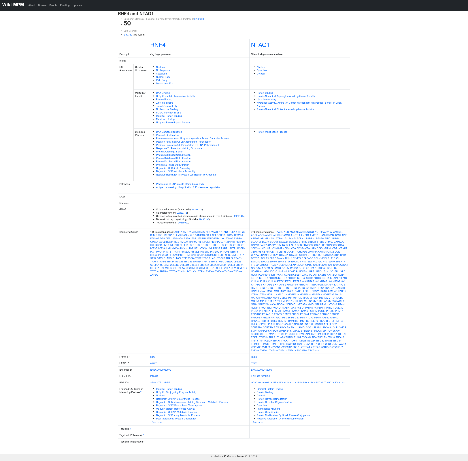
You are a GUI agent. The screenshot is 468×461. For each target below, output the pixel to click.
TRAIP (170, 261)
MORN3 (255, 301)
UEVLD (235, 268)
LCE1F (216, 245)
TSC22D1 (291, 344)
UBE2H (223, 264)
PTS (302, 317)
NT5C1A (333, 304)
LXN (168, 248)
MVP (315, 301)
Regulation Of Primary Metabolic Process (178, 415)
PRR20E (224, 251)
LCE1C (265, 288)
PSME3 (295, 317)
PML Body (161, 80)
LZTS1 (254, 294)
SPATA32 (295, 330)
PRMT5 (167, 251)
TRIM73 (264, 344)
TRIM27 (311, 340)
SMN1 (254, 330)
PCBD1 (300, 307)
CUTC (326, 255)
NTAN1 (342, 304)
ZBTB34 (164, 271)
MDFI (276, 297)
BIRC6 (241, 232)
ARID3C (200, 232)
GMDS (308, 264)
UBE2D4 (184, 264)
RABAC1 (334, 317)
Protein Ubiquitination (167, 135)
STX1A (240, 255)
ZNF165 (255, 350)
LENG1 (320, 288)
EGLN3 (318, 258)
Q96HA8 (265, 376)
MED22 (283, 297)
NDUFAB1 (291, 304)
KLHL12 (184, 245)
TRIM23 (301, 340)
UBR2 (321, 344)
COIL (337, 251)
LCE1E (208, 245)
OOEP (285, 307)
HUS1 (254, 274)
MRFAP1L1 (276, 301)
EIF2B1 (326, 258)
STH (262, 334)
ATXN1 (224, 232)
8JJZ (323, 382)
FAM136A (306, 261)
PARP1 (225, 248)
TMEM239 (329, 337)
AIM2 (177, 232)
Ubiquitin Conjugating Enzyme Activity (176, 392)
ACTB (302, 232)
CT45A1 (274, 255)
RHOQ (321, 320)
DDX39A (238, 235)
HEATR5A (256, 271)
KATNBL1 (332, 274)
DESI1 (169, 238)
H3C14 (169, 241)
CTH (310, 255)
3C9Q (254, 382)
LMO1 (269, 291)
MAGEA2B (328, 294)
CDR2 (335, 248)
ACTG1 (310, 232)
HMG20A (283, 271)
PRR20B (195, 251)
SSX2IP (255, 334)
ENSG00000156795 (261, 369)
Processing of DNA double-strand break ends (180, 184)
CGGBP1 (292, 251)
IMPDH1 (174, 245)
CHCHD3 (302, 251)
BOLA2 (274, 241)
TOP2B (221, 258)
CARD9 (263, 245)
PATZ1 (233, 248)
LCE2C (232, 245)
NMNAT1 (194, 248)
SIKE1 (301, 327)
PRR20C (205, 251)
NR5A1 (324, 304)
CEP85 (282, 251)
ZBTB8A (305, 347)
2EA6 (153, 382)
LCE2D (240, 245)
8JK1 (335, 382)
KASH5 (322, 274)
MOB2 (339, 297)
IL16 (267, 274)
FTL (253, 264)
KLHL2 (263, 281)
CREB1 (222, 235)
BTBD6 (320, 241)
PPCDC (330, 311)
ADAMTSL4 (336, 232)
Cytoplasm (161, 73)
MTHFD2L (297, 301)
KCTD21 (292, 278)
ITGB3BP (296, 274)
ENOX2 (265, 261)
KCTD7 (317, 278)
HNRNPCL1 (203, 241)
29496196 (204, 219)
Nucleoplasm (163, 70)
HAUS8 (321, 268)
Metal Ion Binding (165, 119)
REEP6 (314, 320)
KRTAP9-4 (327, 284)
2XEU (160, 382)
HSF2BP (333, 271)
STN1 (278, 334)
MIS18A (323, 297)
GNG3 (316, 264)
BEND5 (320, 238)
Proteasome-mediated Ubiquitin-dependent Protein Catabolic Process (192, 138)
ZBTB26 (154, 271)
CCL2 (208, 235)
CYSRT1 (334, 255)
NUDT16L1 (266, 307)
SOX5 (210, 255)
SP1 (216, 255)
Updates (77, 5)
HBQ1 (328, 268)
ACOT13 (294, 232)
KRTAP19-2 (326, 281)
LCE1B (192, 245)
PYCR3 (309, 317)
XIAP (289, 347)
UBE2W (181, 268)
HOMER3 (293, 271)
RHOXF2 (155, 255)
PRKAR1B (267, 314)
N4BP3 (340, 301)
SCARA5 (320, 324)
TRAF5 (162, 261)
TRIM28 (179, 261)
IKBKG (158, 245)
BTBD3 (168, 235)
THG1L (297, 337)
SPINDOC (316, 330)
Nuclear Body (163, 77)
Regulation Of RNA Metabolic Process (176, 412)
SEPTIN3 (185, 255)
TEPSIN (263, 337)
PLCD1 (254, 311)
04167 (153, 363)
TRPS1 (214, 261)
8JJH (286, 382)
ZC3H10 (182, 271)
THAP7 (289, 337)
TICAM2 (306, 337)
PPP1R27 (256, 314)
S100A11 (286, 324)
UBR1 (314, 344)
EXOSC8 (296, 261)
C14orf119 (178, 235)
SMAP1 (343, 327)
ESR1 (194, 238)
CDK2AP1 (310, 248)
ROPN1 (262, 324)
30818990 (183, 222)
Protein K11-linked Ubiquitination (173, 161)
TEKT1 (254, 337)
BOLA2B (283, 241)
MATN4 (268, 297)
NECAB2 (302, 304)
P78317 (154, 376)
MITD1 (332, 297)
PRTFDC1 (276, 317)
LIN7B (254, 291)
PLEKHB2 (264, 311)
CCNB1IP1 (278, 248)
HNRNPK (241, 241)
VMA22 (266, 347)
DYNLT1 (296, 258)
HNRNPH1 (229, 241)
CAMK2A (339, 241)
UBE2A (229, 261)
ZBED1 (296, 347)
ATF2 (217, 232)
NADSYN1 (263, 304)
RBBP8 (234, 251)
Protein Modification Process (272, 131)
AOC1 (338, 235)
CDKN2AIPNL (324, 248)
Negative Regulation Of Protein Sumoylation (280, 418)
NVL (210, 248)
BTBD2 (312, 241)
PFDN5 (309, 307)
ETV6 (287, 261)
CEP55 (266, 251)
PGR (152, 251)
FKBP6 (238, 238)
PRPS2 (295, 314)
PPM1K (339, 311)
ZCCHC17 (192, 271)
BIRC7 (328, 238)
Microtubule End (164, 83)
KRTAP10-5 (299, 281)
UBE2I (231, 264)
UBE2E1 (194, 264)
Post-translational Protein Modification (176, 418)
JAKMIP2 (307, 274)
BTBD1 (160, 235)
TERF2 (199, 258)
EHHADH (178, 238)
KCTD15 (282, 278)
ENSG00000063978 (160, 369)
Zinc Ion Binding (164, 102)
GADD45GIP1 (263, 264)
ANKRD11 (315, 235)
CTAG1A (283, 255)
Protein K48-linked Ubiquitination (173, 158)
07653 (254, 363)
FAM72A (317, 261)
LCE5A (162, 248)
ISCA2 (287, 274)
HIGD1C (272, 271)
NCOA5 (281, 304)
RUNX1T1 (165, 255)
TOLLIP (268, 340)
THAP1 (213, 258)
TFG (205, 258)
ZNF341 (264, 350)
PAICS (216, 248)
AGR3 (261, 235)
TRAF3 (237, 258)
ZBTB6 (173, 271)
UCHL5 (226, 268)
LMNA (261, 291)
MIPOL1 (314, 297)
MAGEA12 (305, 294)
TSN (299, 344)
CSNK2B (264, 255)
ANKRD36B (327, 235)
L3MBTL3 (256, 288)
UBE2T (172, 268)
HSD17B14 (322, 271)
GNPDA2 (333, 264)
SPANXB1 (283, 330)
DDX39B (154, 238)
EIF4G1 (335, 258)
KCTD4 (301, 278)
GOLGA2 (343, 264)
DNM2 (288, 258)
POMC (321, 311)
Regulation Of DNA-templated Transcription (179, 405)
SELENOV (331, 324)
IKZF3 (261, 274)
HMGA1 (184, 241)
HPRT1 (311, 271)
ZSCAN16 (302, 350)
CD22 (287, 248)
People (53, 5)
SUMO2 (177, 258)
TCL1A (333, 334)
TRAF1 (276, 340)
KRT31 (288, 281)
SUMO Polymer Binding (168, 112)
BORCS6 (293, 241)
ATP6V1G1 (282, 238)
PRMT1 (278, 314)
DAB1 (343, 255)
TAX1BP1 (316, 334)
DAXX (230, 235)
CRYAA (255, 255)
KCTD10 (263, 278)
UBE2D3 (174, 264)
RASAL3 (255, 320)
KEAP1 (334, 278)
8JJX (311, 382)
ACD (286, 232)
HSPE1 (342, 271)
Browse (42, 5)
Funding (65, 5)
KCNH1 (342, 274)
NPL (317, 304)
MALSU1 (340, 294)
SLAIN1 (318, 327)
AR (194, 232)
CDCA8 (301, 248)
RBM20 (273, 320)
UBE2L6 (154, 268)
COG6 (330, 251)
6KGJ (267, 382)
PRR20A (185, 251)
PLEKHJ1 (276, 311)
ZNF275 (210, 271)
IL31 (273, 274)
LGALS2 (329, 288)
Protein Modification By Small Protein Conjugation (283, 415)
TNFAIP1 (340, 337)
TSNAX (306, 344)
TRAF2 (229, 258)
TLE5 (320, 337)
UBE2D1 (154, 264)
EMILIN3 (255, 261)
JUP (315, 274)
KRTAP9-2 (316, 284)
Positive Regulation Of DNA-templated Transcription (183, 141)
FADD (210, 238)
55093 (254, 357)
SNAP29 (262, 330)
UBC (221, 261)
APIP (344, 235)
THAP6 (281, 337)
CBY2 (306, 245)
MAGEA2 (317, 294)
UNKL (335, 344)
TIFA (314, 337)
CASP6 (272, 245)
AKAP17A (186, 232)
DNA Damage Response (169, 131)
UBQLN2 (200, 268)
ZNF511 (282, 350)
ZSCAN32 (313, 350)
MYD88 (176, 248)
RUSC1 (277, 324)
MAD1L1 (282, 294)
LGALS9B (340, 288)
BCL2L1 (233, 232)
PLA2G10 (338, 307)
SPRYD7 (327, 330)
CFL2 (215, 235)
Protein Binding (164, 99)
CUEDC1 (318, 255)
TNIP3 (254, 340)
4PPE (167, 382)
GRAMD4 (276, 268)
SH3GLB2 (284, 327)
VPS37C (275, 347)
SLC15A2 (327, 327)
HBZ (335, 268)
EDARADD (307, 258)
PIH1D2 (328, 307)
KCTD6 (309, 278)
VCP (253, 347)
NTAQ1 (260, 44)
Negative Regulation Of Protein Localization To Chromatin (186, 174)
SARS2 (304, 324)
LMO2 (276, 291)
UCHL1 (218, 268)
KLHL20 (272, 281)
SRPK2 (223, 255)
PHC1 (159, 251)
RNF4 (158, 44)
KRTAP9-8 (339, 284)
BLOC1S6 (256, 241)
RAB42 (325, 317)
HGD (265, 271)
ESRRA (202, 238)
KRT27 (280, 281)
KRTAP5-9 (292, 284)
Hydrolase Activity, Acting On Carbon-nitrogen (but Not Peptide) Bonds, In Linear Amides (299, 104)
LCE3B (154, 248)
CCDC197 (256, 248)
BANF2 (292, 238)
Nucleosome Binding (167, 109)
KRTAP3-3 (268, 284)
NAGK (273, 304)
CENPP (343, 248)
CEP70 (274, 251)
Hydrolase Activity (266, 99)
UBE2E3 (214, 264)
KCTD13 (273, 278)
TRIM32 (320, 340)
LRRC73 (314, 291)
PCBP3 (241, 248)
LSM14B (332, 291)
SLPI (335, 327)
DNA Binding (163, 92)
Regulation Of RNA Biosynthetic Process (178, 398)
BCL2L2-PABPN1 (306, 238)
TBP (184, 258)
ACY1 (326, 232)
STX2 (153, 258)
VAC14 (342, 344)
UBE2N (164, 268)
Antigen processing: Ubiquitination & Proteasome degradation (188, 187)
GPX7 (267, 268)
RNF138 (339, 320)
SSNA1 (232, 255)
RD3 (307, 320)
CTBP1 (303, 255)
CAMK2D (200, 235)
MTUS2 (308, 301)
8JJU (298, 382)
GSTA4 (285, 268)
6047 (152, 357)
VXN (283, 347)
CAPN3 (255, 245)
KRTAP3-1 (256, 284)
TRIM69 (255, 344)
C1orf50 (329, 241)
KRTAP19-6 (339, 281)
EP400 (273, 261)
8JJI (292, 382)
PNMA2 (295, 311)
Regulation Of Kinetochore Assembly (175, 171)
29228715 (197, 209)
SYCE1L (293, 334)
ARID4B (255, 238)
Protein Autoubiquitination (169, 151)
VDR (258, 347)
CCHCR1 (267, 248)
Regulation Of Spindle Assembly (173, 168)
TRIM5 (328, 340)
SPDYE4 (305, 330)
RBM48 (291, 320)
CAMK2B (189, 235)
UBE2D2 (164, 264)
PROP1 (176, 251)
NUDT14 (255, 307)
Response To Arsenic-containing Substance (179, 148)
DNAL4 (280, 258)
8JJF (273, 382)
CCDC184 (338, 245)
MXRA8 (323, 301)
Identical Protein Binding (169, 115)
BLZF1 (265, 241)
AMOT (286, 235)
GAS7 (274, 264)
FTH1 (344, 261)
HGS (176, 241)
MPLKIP (264, 301)
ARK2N (210, 232)
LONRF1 (298, 291)
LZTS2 (262, 294)
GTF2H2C (304, 268)
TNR (260, 340)
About (31, 5)
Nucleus (160, 67)
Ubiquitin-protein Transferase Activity (175, 96)
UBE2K (240, 264)
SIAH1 (294, 327)
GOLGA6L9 (257, 268)
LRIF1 (306, 291)
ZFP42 (201, 271)
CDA (293, 248)
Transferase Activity (166, 106)
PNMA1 (286, 311)
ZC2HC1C (326, 347)
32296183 (199, 18)
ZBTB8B (315, 347)
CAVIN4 (281, 245)
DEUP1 (265, 258)
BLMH (335, 238)
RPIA (269, 324)
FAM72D (327, 261)
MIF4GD (297, 297)
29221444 (239, 216)
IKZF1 (166, 245)
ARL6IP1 (265, 238)
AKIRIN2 (278, 235)
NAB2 (254, 304)
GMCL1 (154, 241)
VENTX (243, 268)
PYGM (317, 317)
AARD (280, 232)
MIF (290, 297)
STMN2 (270, 334)
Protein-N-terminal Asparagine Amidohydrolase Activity (286, 96)
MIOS (306, 297)
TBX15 (325, 334)
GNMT (323, 264)
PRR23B (265, 317)
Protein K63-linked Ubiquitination (173, 154)
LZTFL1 (342, 291)
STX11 (285, 334)
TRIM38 (188, 261)
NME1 (311, 304)
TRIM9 (272, 344)
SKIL (193, 255)
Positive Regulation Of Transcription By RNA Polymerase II (187, 145)
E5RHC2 (255, 376)
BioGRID (128, 34)
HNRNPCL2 (217, 241)
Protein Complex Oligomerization (274, 402)
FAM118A (219, 238)
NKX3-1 (184, 248)
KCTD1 (254, 278)
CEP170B (256, 251)
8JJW (304, 382)
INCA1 (279, 274)
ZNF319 (219, 271)
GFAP (292, 264)
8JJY (317, 382)
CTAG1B (294, 255)
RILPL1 (330, 320)
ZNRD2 (154, 274)
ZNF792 (237, 271)
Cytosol (261, 73)
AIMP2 (269, 235)
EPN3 (281, 261)
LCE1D (200, 245)
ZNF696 (228, 271)
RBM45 (282, 320)
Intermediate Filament (268, 408)
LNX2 (290, 291)
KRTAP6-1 (304, 284)
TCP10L (342, 334)
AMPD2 (305, 235)
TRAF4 (154, 261)
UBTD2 (210, 268)
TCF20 (191, 258)
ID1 (152, 245)
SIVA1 (309, 327)
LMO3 (283, 291)
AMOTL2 (295, 235)
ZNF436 (273, 350)
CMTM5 (322, 251)
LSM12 (323, 291)
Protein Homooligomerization (272, 398)
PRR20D (214, 251)
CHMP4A (313, 251)
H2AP (313, 268)
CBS (299, 245)
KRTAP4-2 (280, 284)
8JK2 (341, 382)
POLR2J (313, 311)
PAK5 (293, 307)
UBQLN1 (190, 268)
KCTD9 (325, 278)
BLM (152, 235)
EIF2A (187, 238)
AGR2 (254, 235)
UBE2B (237, 261)
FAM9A (229, 238)
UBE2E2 (204, 264)
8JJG (280, 382)
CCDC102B (315, 245)
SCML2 (176, 255)
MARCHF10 (257, 297)
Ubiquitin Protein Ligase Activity (173, 122)
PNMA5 (304, 311)
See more (157, 422)
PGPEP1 (318, 307)
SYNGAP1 (304, 334)
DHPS (273, 258)
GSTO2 (294, 268)
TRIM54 (197, 261)
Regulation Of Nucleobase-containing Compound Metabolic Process (192, 402)
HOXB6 (303, 271)
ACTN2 (318, 232)
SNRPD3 (273, 330)
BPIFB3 (303, 241)
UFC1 (328, 344)
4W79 (261, 382)
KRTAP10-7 (312, 281)
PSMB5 (286, 317)
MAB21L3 (272, 294)
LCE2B (224, 245)
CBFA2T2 (291, 245)
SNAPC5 (202, 255)
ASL (273, 238)
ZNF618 (292, 350)
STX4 (160, 258)
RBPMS (299, 320)
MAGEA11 (293, 294)
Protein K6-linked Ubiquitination (172, 164)
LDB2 (313, 288)
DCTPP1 (255, 258)
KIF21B (343, 278)
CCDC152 (327, 245)
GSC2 (162, 241)
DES (162, 238)
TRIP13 (206, 261)
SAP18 (295, 324)
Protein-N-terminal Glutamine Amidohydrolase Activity (285, 109)
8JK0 (329, 382)
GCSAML (284, 264)
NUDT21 (277, 307)
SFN (276, 327)
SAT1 (312, 324)
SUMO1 (168, 258)
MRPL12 (287, 301)
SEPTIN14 (256, 327)
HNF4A (193, 241)
